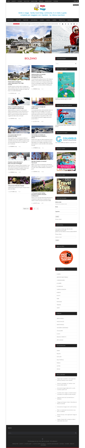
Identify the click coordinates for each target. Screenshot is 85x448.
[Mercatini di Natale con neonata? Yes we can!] (42, 156)
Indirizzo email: (58, 202)
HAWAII (58, 350)
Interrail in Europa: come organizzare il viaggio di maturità (67, 415)
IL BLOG (58, 333)
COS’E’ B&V (55, 1)
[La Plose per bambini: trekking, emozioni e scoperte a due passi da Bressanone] (42, 183)
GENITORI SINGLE (60, 324)
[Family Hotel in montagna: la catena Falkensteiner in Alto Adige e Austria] (19, 72)
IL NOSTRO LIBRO (28, 443)
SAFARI (58, 307)
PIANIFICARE (25, 20)
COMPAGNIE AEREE (61, 280)
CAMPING (54, 20)
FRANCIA (58, 362)
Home (8, 1)
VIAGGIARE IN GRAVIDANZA (62, 327)
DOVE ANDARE (10, 20)
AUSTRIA (58, 365)
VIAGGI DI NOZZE (60, 321)
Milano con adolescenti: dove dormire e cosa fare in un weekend (66, 411)
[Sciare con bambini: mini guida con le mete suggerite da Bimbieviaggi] (19, 101)
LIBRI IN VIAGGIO (60, 318)
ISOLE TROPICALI (60, 359)
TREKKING (59, 304)
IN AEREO (42, 20)
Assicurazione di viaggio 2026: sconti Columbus (67, 406)
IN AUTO (58, 295)
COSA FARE (18, 20)
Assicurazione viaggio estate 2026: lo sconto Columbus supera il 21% (66, 389)
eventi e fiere (34, 1)
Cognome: (57, 211)
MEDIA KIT (72, 443)
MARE (58, 298)
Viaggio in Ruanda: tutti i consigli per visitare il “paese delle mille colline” (66, 420)
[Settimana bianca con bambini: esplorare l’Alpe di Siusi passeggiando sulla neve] (42, 69)
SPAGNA (58, 369)
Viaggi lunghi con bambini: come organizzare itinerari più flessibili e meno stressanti (66, 379)
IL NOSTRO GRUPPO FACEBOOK (39, 443)
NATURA (48, 20)
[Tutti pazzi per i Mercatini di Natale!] (19, 180)
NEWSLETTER (15, 443)
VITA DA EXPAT (60, 330)
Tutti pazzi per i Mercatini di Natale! (16, 185)
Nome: (56, 206)
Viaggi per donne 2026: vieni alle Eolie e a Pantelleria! (27, 23)
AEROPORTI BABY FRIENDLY (62, 277)
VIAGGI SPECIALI (34, 20)
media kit (41, 1)
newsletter (70, 20)
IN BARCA (59, 292)
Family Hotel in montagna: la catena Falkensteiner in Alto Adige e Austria (16, 83)
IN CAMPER (59, 283)
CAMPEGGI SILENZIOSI (61, 289)
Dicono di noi (48, 1)
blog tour (26, 1)
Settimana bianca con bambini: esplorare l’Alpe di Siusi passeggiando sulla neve (38, 76)
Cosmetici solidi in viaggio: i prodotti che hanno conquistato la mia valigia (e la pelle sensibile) (66, 393)
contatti (14, 1)
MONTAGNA (59, 301)
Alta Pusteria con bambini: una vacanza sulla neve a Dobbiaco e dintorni (39, 136)
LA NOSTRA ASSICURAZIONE (52, 443)
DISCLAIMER (43, 445)
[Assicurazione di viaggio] (66, 139)
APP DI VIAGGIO (60, 339)
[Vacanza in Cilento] (66, 161)
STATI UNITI (59, 356)
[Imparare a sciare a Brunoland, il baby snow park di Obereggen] (19, 156)
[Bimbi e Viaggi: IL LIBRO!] (66, 84)
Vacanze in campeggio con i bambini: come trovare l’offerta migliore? (66, 384)
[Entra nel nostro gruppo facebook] (66, 117)
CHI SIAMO (67, 443)
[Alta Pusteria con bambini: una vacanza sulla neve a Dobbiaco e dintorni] (42, 129)
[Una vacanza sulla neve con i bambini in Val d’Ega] (19, 129)
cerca (75, 1)
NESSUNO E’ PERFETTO (61, 336)
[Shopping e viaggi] (66, 186)
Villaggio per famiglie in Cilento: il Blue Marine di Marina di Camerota (67, 403)
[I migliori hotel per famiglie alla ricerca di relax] (42, 101)
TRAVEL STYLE (62, 20)
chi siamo (20, 1)
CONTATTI (21, 443)
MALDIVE (58, 353)
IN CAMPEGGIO (60, 286)
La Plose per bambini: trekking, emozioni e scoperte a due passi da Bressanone (38, 194)
